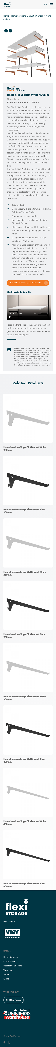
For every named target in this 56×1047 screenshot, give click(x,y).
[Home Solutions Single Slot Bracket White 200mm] (28, 423)
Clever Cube (9, 961)
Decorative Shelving (12, 965)
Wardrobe (8, 970)
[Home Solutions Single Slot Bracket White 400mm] (28, 797)
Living (6, 978)
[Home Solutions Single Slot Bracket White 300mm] (28, 673)
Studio (6, 974)
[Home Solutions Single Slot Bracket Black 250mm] (28, 610)
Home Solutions (10, 957)
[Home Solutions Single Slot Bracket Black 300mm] (28, 735)
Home (6, 15)
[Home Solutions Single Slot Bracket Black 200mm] (28, 486)
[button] (51, 4)
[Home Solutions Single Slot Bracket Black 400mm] (28, 860)
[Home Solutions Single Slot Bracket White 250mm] (28, 548)
